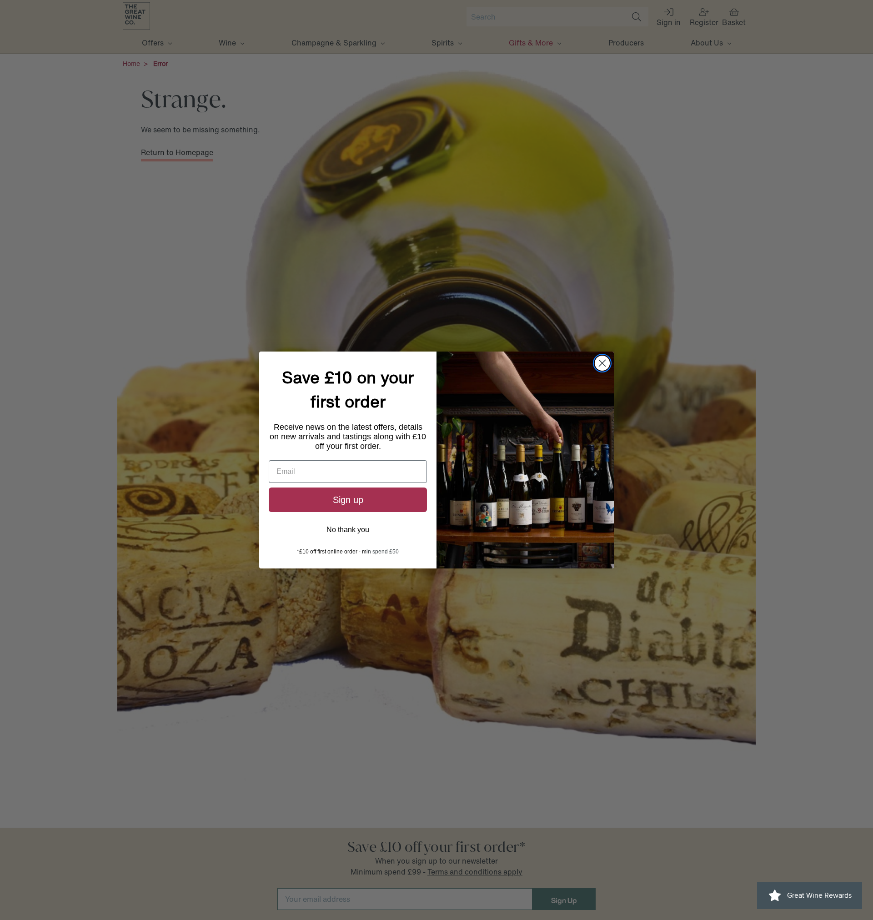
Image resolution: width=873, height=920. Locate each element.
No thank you (347, 529)
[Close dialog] (602, 363)
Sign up (348, 500)
